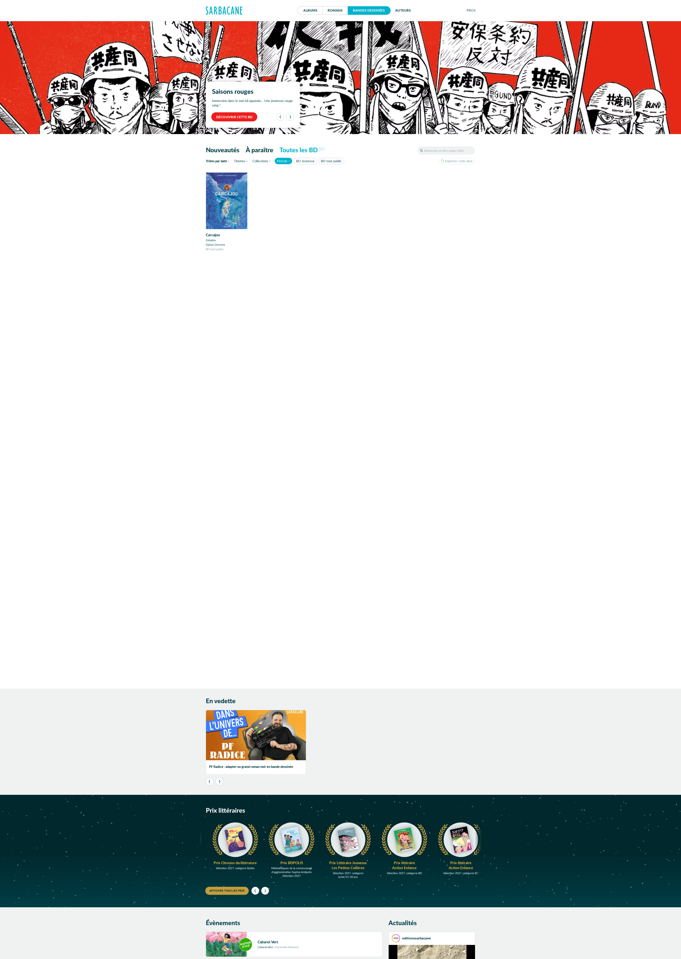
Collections (260, 161)
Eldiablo (211, 240)
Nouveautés (222, 149)
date (218, 160)
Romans (335, 10)
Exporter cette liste (459, 161)
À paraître (259, 149)
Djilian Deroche (215, 245)
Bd (369, 10)
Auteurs (403, 10)
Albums (310, 10)
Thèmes (239, 161)
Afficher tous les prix (227, 890)
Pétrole (282, 161)
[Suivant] (290, 117)
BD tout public (331, 161)
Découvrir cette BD (234, 117)
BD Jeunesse (305, 161)
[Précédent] (280, 117)
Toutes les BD (302, 149)
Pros (471, 10)
